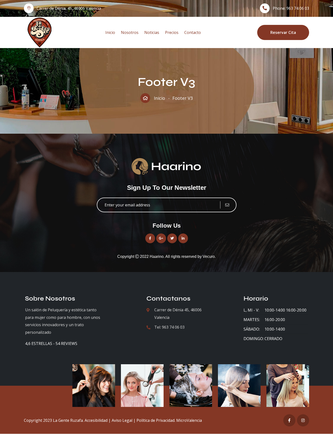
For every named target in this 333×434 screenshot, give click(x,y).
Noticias (151, 32)
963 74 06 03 (297, 8)
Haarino (157, 256)
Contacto (192, 32)
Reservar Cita (283, 32)
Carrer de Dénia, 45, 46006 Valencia (69, 8)
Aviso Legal (122, 420)
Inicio (110, 32)
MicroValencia (189, 420)
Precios (171, 32)
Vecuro (209, 256)
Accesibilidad (96, 420)
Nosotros (129, 32)
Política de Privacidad (156, 420)
